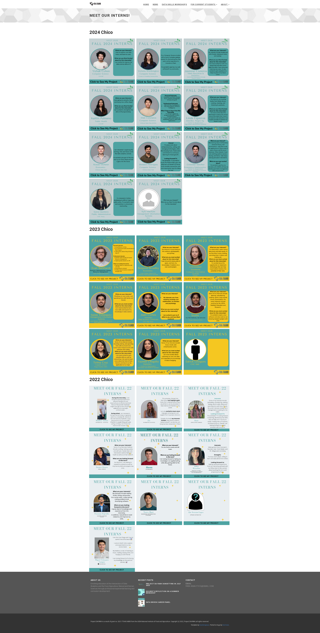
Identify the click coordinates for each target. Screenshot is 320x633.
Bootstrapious (204, 625)
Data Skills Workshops (174, 4)
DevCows (225, 625)
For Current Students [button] (203, 4)
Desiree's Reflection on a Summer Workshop (162, 592)
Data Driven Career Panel (158, 602)
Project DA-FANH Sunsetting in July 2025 (163, 584)
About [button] (224, 4)
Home (146, 4)
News (155, 4)
